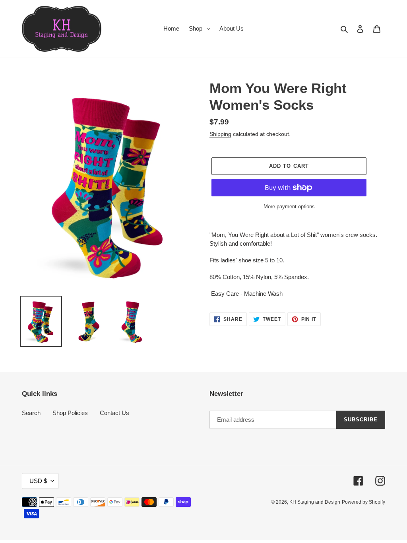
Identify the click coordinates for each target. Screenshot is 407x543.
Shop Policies (70, 412)
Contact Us (114, 412)
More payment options (289, 206)
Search (31, 412)
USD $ (38, 480)
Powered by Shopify (363, 502)
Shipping (220, 134)
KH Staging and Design (314, 502)
